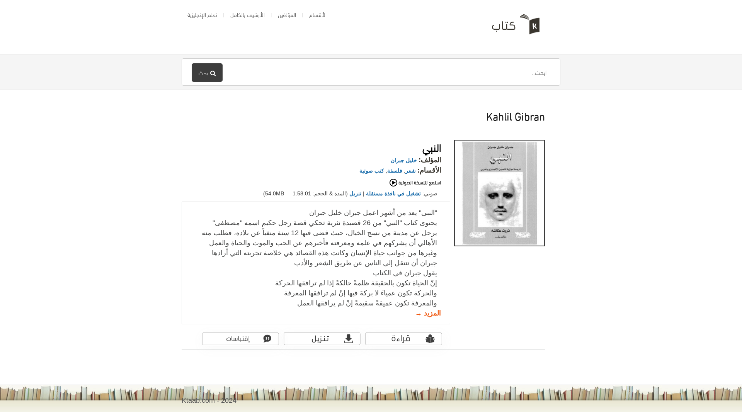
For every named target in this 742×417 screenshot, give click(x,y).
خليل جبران (404, 160)
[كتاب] (510, 27)
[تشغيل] (407, 185)
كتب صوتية (371, 171)
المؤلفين (287, 14)
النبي (431, 146)
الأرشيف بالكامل (247, 14)
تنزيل (355, 193)
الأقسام (318, 14)
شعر (410, 171)
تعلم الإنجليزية (202, 14)
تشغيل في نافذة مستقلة (393, 193)
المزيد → (428, 313)
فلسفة (394, 171)
